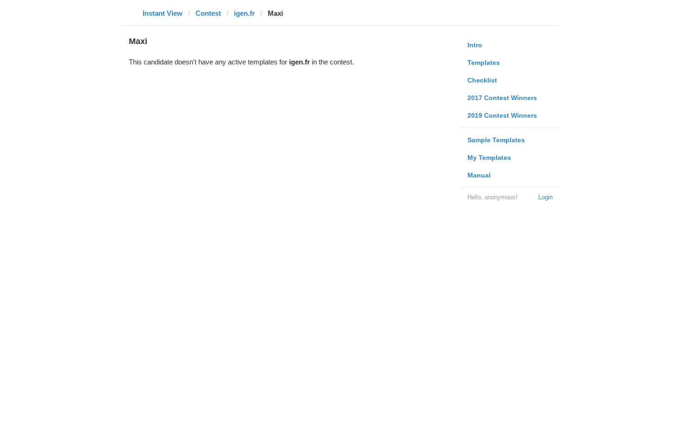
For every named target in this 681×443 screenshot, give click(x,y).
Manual (479, 175)
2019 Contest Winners (502, 115)
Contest (208, 13)
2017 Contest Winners (502, 97)
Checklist (482, 80)
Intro (474, 45)
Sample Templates (496, 140)
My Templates (489, 157)
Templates (483, 62)
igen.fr (244, 13)
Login (545, 197)
